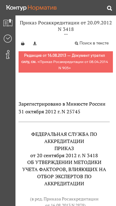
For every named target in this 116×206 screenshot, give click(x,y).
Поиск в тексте (94, 43)
